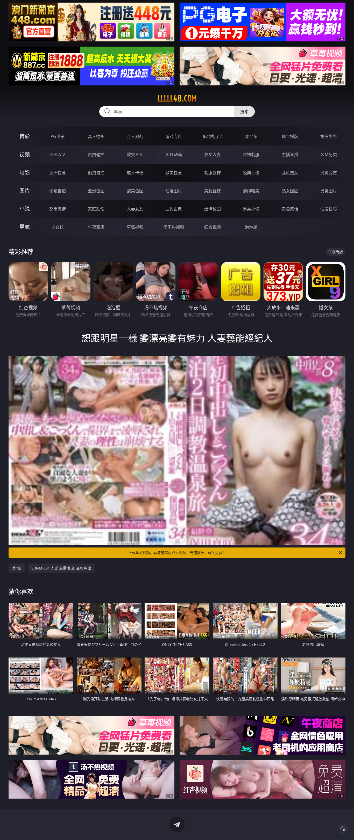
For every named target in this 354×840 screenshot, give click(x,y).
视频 (24, 154)
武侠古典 (173, 209)
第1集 (17, 568)
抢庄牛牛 (328, 136)
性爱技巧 (328, 209)
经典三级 (251, 173)
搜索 (244, 111)
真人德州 (96, 136)
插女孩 (57, 227)
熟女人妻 (212, 154)
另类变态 (328, 173)
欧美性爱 (173, 173)
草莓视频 (135, 227)
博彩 (24, 136)
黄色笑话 (290, 209)
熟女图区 (290, 191)
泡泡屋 (251, 227)
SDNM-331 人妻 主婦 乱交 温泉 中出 (61, 568)
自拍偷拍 (96, 154)
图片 (24, 190)
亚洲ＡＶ (57, 154)
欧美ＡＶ (135, 154)
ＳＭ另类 (328, 154)
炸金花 (251, 136)
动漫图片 (173, 191)
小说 (24, 208)
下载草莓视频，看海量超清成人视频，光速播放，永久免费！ (177, 552)
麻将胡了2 (212, 136)
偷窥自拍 (57, 191)
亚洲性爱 (57, 173)
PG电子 (58, 136)
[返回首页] (342, 828)
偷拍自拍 (96, 173)
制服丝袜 (212, 173)
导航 (24, 226)
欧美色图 (135, 191)
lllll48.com (177, 98)
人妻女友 (135, 209)
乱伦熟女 (290, 173)
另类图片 (328, 191)
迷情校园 (212, 209)
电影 (24, 172)
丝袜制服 (251, 154)
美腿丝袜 (212, 191)
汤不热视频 (173, 227)
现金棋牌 (290, 136)
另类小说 (251, 209)
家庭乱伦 (96, 209)
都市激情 (57, 209)
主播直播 (290, 154)
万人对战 (135, 136)
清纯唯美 (251, 191)
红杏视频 (212, 227)
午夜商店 (96, 227)
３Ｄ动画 (173, 154)
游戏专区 (173, 136)
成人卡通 (135, 173)
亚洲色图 (96, 191)
